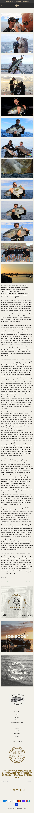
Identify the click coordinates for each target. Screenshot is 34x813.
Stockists (17, 730)
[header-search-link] (28, 5)
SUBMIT (28, 781)
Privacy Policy (17, 739)
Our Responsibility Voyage (17, 722)
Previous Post (6, 582)
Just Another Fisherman (21, 808)
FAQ (17, 714)
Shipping (17, 717)
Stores (17, 728)
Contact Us (17, 711)
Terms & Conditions (17, 741)
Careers (17, 736)
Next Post (29, 582)
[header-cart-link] (31, 5)
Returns (17, 720)
